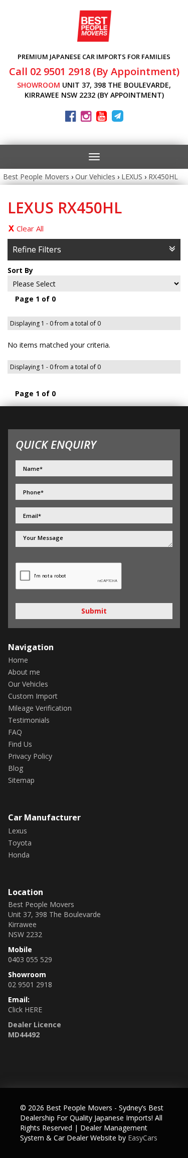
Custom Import (33, 696)
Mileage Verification (40, 708)
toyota (20, 842)
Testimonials (29, 720)
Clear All (30, 228)
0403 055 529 (30, 959)
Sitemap (21, 780)
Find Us (20, 744)
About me (24, 672)
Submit (94, 611)
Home (18, 660)
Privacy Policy (30, 756)
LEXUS (131, 176)
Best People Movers (36, 176)
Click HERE (25, 1009)
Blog (15, 768)
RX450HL (163, 176)
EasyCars (142, 1137)
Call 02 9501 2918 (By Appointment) (94, 71)
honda (19, 854)
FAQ (15, 732)
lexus (17, 830)
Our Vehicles (95, 176)
